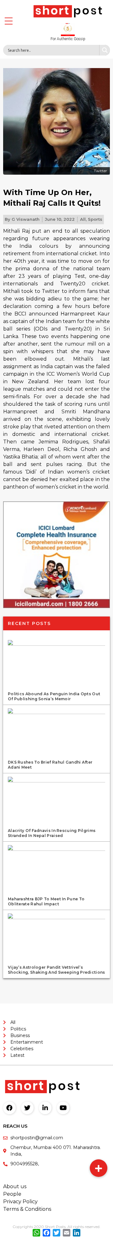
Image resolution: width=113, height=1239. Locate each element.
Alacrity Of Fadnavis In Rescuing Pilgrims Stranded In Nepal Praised (51, 833)
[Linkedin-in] (45, 1108)
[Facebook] (9, 1108)
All (83, 219)
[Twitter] (27, 1108)
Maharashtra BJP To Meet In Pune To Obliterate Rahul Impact (46, 901)
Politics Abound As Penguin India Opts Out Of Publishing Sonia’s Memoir (54, 696)
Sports (95, 219)
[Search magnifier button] (104, 50)
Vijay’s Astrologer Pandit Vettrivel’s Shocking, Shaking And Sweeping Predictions (56, 970)
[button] (98, 1168)
